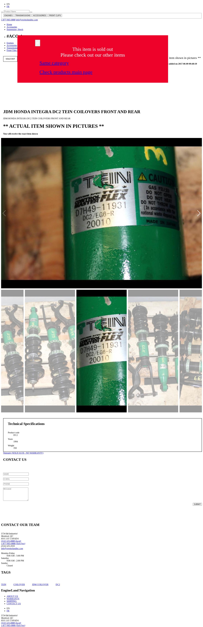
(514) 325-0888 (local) (11, 541)
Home (9, 24)
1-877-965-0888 (8, 20)
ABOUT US (12, 596)
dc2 (58, 584)
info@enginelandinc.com (27, 20)
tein (3, 584)
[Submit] (2, 12)
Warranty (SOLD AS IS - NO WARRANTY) (23, 453)
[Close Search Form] (31, 12)
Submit (197, 504)
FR (8, 6)
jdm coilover (40, 584)
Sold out (10, 59)
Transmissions (13, 48)
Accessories (12, 27)
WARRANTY (13, 599)
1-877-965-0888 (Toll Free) (13, 543)
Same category (54, 63)
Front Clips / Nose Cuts (17, 50)
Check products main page (65, 72)
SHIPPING (12, 601)
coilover (19, 584)
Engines (10, 43)
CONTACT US (14, 603)
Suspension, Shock (15, 29)
